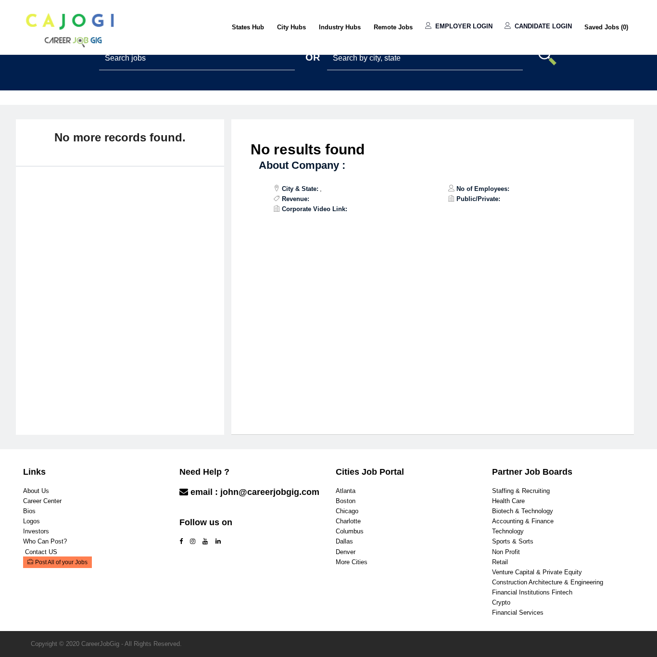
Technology (508, 531)
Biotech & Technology (522, 511)
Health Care (508, 501)
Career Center (42, 501)
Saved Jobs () (606, 27)
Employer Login (463, 26)
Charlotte (348, 521)
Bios (29, 511)
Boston (345, 501)
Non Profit (506, 552)
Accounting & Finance (523, 521)
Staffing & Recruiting (521, 490)
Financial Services (517, 612)
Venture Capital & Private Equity (537, 572)
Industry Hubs (340, 27)
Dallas (344, 541)
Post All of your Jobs (61, 562)
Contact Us (203, 511)
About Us (36, 490)
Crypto (501, 602)
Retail (500, 562)
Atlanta (345, 490)
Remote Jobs (393, 27)
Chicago (347, 511)
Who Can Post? (45, 541)
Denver (345, 552)
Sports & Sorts (512, 541)
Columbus (350, 531)
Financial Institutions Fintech (532, 592)
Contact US (41, 552)
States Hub (248, 27)
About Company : (302, 165)
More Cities (351, 562)
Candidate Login (542, 26)
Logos (31, 521)
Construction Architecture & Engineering (547, 582)
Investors (36, 531)
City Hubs (291, 27)
